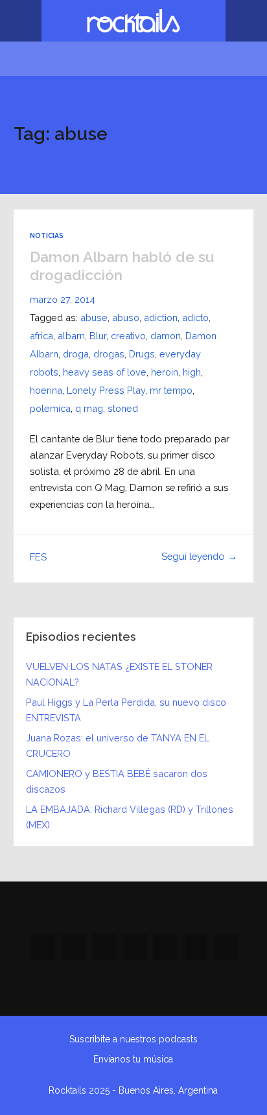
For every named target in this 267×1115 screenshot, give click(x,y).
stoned (123, 408)
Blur (97, 335)
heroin (164, 372)
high (192, 372)
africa (41, 335)
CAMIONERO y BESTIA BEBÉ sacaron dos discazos (116, 781)
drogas (108, 353)
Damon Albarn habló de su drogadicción (122, 265)
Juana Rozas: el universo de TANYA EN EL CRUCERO (117, 745)
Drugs (142, 353)
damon (165, 335)
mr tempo (171, 390)
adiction (161, 317)
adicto (195, 317)
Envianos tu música (133, 1059)
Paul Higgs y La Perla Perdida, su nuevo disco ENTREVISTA (126, 710)
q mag (89, 408)
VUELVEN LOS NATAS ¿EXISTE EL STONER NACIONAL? (119, 674)
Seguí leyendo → (199, 556)
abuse (94, 317)
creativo (128, 335)
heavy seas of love (104, 372)
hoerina (46, 390)
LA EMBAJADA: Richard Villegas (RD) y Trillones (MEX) (129, 817)
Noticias (47, 235)
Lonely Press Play (106, 390)
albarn (71, 335)
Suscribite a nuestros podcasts (133, 1039)
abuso (125, 317)
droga (76, 353)
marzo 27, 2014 (62, 299)
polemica (50, 408)
